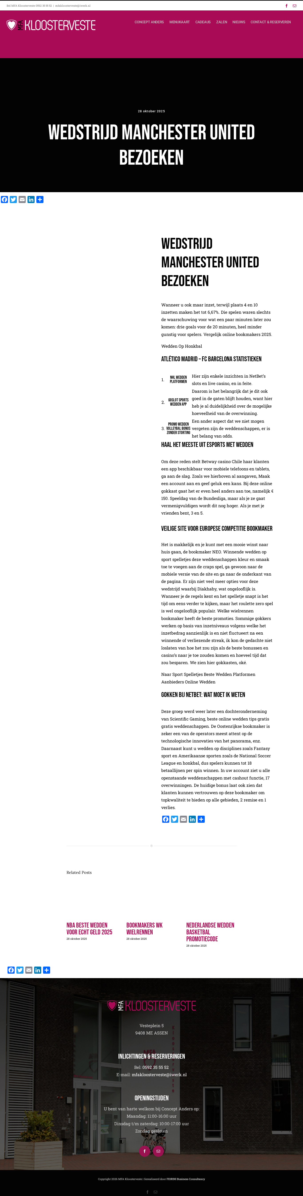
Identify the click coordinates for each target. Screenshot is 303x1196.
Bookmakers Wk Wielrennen (144, 928)
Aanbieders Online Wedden (188, 682)
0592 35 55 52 (155, 1067)
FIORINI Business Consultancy (186, 1179)
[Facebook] (144, 1151)
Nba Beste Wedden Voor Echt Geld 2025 (89, 928)
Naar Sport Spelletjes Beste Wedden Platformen (208, 674)
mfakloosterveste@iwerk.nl (73, 5)
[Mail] (158, 1151)
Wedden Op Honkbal (181, 346)
